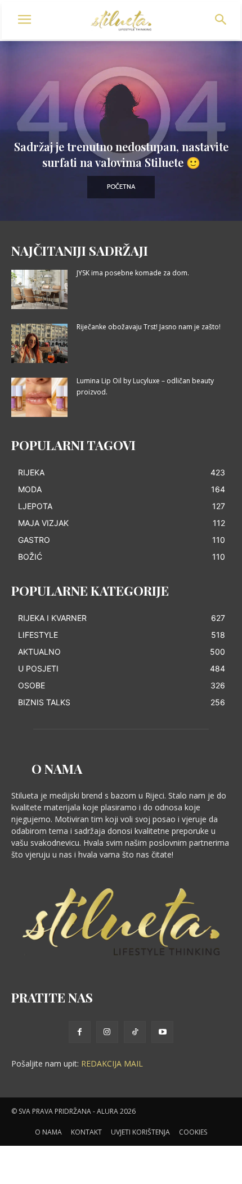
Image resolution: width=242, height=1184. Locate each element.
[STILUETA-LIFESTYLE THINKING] (121, 21)
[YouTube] (162, 1032)
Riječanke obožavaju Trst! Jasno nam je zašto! (149, 327)
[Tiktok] (135, 1032)
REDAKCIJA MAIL (112, 1063)
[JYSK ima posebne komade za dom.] (39, 289)
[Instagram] (107, 1032)
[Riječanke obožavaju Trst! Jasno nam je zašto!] (39, 343)
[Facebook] (80, 1032)
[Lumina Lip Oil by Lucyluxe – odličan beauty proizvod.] (39, 397)
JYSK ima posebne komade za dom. (133, 273)
